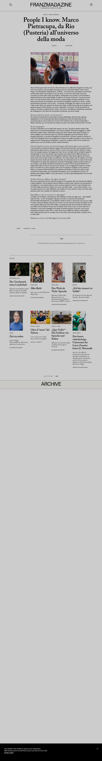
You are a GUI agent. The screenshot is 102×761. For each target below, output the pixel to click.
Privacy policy (9, 753)
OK (97, 748)
